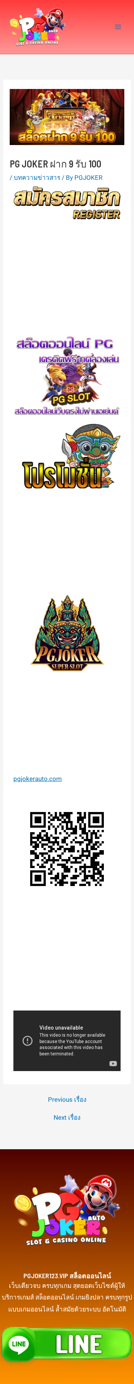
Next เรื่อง (67, 1117)
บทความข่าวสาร (37, 177)
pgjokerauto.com (37, 778)
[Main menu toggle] (118, 27)
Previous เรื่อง (67, 1100)
